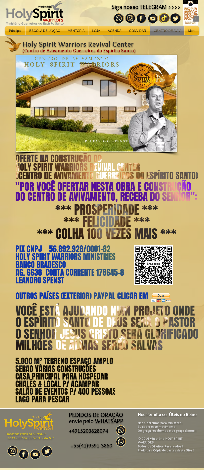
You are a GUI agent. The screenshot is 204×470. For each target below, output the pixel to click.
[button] (196, 18)
